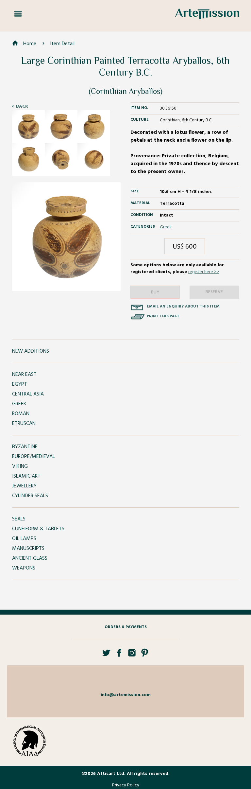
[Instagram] (132, 655)
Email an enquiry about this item (183, 306)
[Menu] (18, 14)
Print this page (163, 316)
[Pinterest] (144, 655)
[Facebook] (119, 655)
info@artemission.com (126, 695)
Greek (166, 227)
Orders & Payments (126, 627)
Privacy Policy (125, 785)
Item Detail (62, 44)
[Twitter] (106, 655)
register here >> (203, 272)
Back (22, 106)
